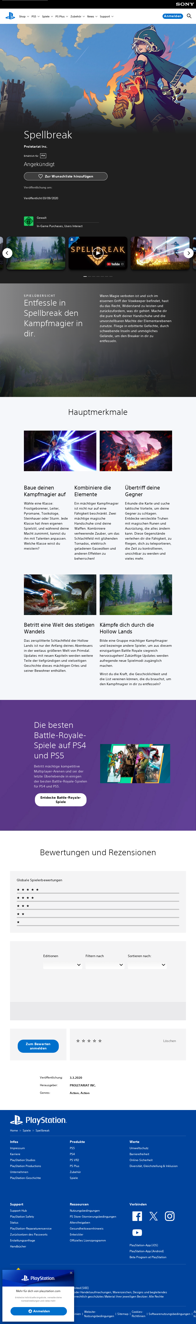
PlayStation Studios (22, 1160)
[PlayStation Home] (10, 16)
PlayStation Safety (22, 1217)
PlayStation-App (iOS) (144, 1245)
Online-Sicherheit (141, 1160)
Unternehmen (19, 1172)
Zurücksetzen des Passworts (29, 1234)
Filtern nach (95, 956)
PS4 (72, 1154)
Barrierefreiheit (139, 1154)
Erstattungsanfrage (22, 1240)
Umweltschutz (139, 1148)
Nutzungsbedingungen (85, 1211)
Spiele (45, 16)
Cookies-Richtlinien (138, 1314)
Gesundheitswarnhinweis (86, 1228)
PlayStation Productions (25, 1166)
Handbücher (18, 1246)
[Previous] (7, 253)
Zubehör (76, 16)
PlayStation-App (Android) (147, 1251)
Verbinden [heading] (138, 1204)
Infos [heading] (14, 1142)
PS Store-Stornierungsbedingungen (93, 1217)
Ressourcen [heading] (79, 1204)
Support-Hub (18, 1211)
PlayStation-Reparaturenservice (31, 1228)
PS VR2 (74, 1160)
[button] (98, 253)
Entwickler (76, 1234)
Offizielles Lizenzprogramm (88, 1240)
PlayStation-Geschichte (25, 1178)
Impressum (17, 1148)
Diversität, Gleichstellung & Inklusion (154, 1166)
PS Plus (60, 16)
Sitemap (122, 1314)
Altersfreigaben (80, 1222)
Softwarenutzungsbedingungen (169, 1314)
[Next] (189, 253)
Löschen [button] (169, 1041)
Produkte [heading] (77, 1142)
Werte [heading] (134, 1142)
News (90, 16)
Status (14, 1222)
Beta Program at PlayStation (148, 1257)
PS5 (34, 16)
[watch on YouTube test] (115, 264)
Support (105, 16)
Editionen (50, 956)
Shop (22, 16)
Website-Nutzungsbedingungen (99, 1314)
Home (14, 1130)
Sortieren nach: (140, 956)
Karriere (15, 1154)
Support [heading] (16, 1204)
